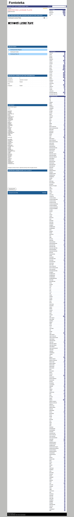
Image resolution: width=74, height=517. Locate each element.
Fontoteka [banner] (16, 2)
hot (13, 6)
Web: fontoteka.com (11, 513)
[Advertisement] (27, 36)
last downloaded (20, 6)
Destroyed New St (14, 54)
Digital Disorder (11, 11)
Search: (50, 6)
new (27, 6)
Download (44, 192)
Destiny (9, 8)
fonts (9, 6)
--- (8, 12)
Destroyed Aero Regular (16, 49)
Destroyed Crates (14, 51)
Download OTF (12, 188)
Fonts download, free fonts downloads (16, 514)
